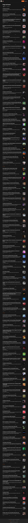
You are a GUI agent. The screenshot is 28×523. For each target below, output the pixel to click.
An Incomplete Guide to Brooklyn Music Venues (10, 378)
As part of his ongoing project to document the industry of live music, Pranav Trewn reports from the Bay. (11, 247)
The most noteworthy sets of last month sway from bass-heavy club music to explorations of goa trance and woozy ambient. (12, 427)
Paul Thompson (7, 33)
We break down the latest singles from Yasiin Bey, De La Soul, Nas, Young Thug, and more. (12, 42)
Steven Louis (6, 94)
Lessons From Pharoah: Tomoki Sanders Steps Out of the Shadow (11, 230)
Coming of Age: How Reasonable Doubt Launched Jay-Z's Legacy (11, 282)
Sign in (26, 1)
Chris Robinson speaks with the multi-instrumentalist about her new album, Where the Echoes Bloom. (12, 337)
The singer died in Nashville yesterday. (7, 27)
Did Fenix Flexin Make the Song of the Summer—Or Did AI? (11, 358)
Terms (15, 519)
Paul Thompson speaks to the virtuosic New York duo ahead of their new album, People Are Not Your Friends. (12, 304)
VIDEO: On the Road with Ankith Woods (9, 123)
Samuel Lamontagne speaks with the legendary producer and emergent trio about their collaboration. (12, 483)
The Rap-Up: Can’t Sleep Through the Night (9, 431)
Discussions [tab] (8, 6)
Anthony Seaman (7, 43)
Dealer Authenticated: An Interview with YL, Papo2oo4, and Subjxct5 (12, 214)
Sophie (5, 504)
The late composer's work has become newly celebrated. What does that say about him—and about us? (12, 226)
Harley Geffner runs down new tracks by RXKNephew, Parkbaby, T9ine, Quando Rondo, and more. (11, 493)
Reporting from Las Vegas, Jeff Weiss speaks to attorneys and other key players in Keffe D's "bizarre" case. (11, 87)
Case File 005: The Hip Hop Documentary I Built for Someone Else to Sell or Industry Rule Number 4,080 (12, 293)
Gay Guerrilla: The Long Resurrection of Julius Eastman (11, 224)
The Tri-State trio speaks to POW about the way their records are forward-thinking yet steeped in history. (12, 216)
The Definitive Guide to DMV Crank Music (9, 416)
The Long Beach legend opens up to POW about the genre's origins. (11, 139)
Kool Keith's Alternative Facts (7, 235)
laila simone (5, 408)
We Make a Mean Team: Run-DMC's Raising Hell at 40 (11, 512)
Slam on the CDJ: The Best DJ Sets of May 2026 (10, 426)
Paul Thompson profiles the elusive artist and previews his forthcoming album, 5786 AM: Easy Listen (12, 455)
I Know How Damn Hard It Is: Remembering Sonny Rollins (11, 470)
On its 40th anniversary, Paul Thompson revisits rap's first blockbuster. (11, 513)
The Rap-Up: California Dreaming (8, 162)
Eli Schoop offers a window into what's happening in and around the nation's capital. (12, 417)
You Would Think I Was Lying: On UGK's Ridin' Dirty (10, 156)
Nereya (5, 310)
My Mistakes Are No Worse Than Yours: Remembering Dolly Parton (12, 26)
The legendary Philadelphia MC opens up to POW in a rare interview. (11, 183)
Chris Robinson (6, 472)
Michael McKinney (6, 116)
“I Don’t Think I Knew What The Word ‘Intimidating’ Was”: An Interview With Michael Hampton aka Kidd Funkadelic (12, 74)
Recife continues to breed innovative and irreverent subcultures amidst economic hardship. (11, 332)
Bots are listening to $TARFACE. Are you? (8, 144)
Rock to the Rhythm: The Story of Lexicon (9, 421)
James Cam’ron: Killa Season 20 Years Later (9, 208)
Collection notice (17, 519)
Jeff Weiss (7, 16)
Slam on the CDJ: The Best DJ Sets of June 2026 (10, 255)
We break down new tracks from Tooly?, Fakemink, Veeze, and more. (11, 467)
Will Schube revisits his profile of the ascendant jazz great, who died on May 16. (12, 508)
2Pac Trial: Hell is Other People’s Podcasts (9, 63)
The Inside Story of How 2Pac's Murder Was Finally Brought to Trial (12, 86)
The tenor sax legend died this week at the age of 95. (9, 471)
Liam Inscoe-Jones (6, 227)
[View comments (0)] (9, 12)
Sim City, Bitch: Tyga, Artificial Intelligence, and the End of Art (12, 143)
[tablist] (6, 6)
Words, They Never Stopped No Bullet (8, 405)
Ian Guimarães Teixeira (7, 333)
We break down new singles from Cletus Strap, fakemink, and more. (11, 129)
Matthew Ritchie (6, 413)
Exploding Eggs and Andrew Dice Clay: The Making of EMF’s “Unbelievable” (12, 384)
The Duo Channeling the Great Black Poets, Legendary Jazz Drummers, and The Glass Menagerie (12, 20)
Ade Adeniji (5, 140)
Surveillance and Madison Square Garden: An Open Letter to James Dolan (12, 448)
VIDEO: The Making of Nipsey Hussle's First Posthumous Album (11, 108)
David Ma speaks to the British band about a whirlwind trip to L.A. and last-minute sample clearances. (12, 386)
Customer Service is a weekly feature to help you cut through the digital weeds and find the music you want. (12, 189)
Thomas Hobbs (7, 60)
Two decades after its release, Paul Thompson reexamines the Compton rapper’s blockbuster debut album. (12, 32)
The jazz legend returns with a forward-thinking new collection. (10, 221)
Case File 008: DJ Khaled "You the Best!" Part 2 (10, 119)
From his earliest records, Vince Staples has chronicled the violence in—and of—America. (12, 407)
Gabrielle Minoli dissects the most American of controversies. (10, 498)
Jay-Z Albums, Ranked (6, 271)
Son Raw (5, 285)
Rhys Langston (6, 489)
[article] (14, 10)
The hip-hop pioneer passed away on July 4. (8, 134)
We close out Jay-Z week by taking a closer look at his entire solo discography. (11, 272)
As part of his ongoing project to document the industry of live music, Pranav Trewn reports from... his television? (11, 98)
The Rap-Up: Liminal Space (7, 466)
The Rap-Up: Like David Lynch (7, 91)
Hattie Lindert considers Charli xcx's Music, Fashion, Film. (10, 169)
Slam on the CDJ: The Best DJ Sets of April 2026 (10, 475)
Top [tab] (5, 6)
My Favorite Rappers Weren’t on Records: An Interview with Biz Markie (12, 240)
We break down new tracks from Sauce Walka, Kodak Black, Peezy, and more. (11, 326)
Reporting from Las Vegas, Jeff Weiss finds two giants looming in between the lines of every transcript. (12, 15)
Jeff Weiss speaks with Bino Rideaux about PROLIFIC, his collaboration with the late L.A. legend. (12, 110)
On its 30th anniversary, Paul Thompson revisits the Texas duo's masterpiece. (11, 158)
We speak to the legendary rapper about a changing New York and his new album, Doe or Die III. (12, 374)
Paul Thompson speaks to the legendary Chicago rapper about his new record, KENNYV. (11, 391)
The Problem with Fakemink (7, 442)
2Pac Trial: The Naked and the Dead (8, 52)
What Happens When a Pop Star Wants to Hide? (10, 168)
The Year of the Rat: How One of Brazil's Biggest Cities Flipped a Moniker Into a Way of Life (12, 330)
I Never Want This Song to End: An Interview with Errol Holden (12, 152)
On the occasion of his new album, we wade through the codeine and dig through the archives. (12, 179)
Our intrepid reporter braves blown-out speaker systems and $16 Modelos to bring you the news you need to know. (12, 379)
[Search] (24, 6)
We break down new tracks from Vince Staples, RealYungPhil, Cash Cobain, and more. (12, 402)
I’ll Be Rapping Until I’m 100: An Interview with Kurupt (11, 57)
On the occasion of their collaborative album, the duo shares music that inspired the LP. (12, 349)
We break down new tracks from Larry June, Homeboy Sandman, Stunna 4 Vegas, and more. (12, 267)
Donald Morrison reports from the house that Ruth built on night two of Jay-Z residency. (12, 262)
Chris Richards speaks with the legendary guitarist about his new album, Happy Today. (12, 460)
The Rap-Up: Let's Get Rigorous (7, 128)
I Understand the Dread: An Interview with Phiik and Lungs (12, 302)
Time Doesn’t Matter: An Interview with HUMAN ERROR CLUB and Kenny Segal (12, 481)
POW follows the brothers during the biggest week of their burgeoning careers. (11, 48)
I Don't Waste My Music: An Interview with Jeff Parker (11, 459)
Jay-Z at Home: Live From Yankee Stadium (9, 260)
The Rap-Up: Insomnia (6, 8)
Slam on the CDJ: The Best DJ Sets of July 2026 (10, 113)
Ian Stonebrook (7, 211)
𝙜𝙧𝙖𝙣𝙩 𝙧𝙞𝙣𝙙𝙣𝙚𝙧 (7, 360)
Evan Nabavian (6, 237)
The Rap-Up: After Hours (6, 400)
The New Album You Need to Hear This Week (9, 187)
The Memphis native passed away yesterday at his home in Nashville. (11, 369)
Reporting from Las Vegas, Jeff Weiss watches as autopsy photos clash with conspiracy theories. (12, 53)
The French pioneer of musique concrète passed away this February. (11, 321)
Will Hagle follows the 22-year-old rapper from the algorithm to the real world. (12, 124)
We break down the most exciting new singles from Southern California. (12, 163)
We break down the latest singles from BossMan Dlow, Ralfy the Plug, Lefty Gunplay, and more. (12, 10)
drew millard (6, 439)
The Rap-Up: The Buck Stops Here (8, 324)
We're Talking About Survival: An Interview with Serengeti (11, 389)
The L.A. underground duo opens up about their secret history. (10, 422)
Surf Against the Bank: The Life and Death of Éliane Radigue (12, 320)
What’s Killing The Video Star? (7, 68)
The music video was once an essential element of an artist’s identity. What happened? (12, 70)
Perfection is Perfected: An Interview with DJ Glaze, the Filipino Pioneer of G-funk (11, 138)
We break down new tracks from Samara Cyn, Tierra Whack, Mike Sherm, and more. (12, 364)
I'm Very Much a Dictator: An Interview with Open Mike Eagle (12, 102)
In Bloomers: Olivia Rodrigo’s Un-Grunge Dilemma (10, 497)
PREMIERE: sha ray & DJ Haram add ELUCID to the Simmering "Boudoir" (12, 80)
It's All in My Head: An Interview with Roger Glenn (10, 220)
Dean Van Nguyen (7, 423)
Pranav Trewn (6, 99)
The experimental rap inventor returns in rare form (9, 236)
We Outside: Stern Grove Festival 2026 (9, 245)
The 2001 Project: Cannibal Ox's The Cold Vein (10, 341)
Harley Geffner (6, 327)
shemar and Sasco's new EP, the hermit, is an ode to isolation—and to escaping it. (11, 21)
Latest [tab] (4, 6)
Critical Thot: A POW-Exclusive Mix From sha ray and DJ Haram (11, 347)
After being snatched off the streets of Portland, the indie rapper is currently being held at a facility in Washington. (12, 488)
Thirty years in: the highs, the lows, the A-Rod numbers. (10, 289)
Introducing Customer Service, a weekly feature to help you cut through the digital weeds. (12, 396)
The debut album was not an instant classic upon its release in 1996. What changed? (12, 284)
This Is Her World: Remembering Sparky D (9, 133)
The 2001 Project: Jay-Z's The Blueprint (9, 276)
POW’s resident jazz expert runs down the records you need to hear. (11, 37)
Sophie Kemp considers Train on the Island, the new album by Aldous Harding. (11, 503)
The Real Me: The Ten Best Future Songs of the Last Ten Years (12, 177)
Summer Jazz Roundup (6, 36)
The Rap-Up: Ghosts (6, 492)
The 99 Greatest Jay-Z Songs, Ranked (8, 288)
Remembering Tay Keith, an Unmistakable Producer (10, 368)
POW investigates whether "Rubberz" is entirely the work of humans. (11, 359)
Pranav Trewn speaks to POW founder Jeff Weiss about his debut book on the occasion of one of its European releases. (12, 194)
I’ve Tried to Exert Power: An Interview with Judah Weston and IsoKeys (12, 46)
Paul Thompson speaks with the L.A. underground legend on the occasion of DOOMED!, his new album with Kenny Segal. (12, 103)
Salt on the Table (7, 499)
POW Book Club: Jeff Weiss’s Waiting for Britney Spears (11, 192)
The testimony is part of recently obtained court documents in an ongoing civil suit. (12, 199)
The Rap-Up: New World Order (7, 203)
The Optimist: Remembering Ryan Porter (9, 507)
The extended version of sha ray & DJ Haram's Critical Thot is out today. (11, 81)
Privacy (13, 519)
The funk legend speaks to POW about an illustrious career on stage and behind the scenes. (12, 76)
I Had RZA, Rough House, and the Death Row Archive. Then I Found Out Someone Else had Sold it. (12, 295)
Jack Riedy (6, 77)
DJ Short (5, 184)
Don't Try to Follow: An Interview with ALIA (9, 336)
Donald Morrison (6, 130)
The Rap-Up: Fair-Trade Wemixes (8, 266)
